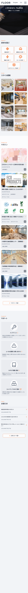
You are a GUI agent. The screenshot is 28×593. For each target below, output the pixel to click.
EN (21, 2)
